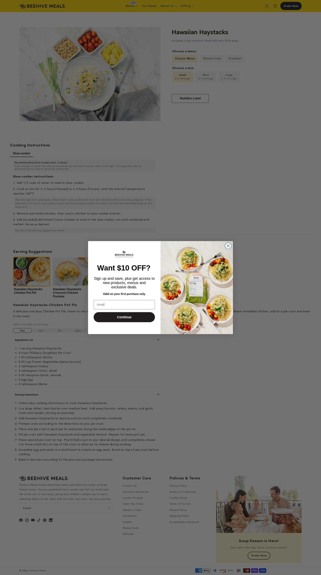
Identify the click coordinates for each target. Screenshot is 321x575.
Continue (124, 317)
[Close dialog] (228, 246)
